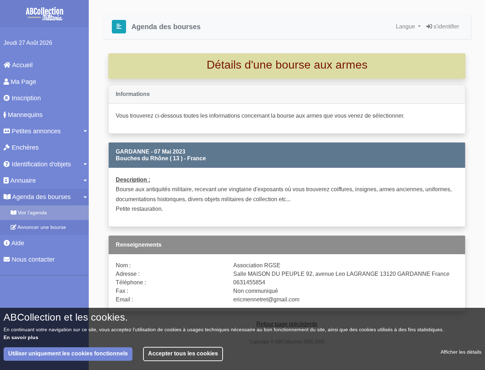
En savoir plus (21, 337)
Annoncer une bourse (41, 227)
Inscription (25, 98)
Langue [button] (406, 26)
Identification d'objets (40, 164)
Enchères (24, 147)
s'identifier (445, 26)
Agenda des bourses (41, 196)
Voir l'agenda (31, 212)
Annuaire (22, 180)
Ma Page (22, 81)
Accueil (22, 65)
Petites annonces (35, 131)
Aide (17, 243)
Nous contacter (32, 259)
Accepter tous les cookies (183, 354)
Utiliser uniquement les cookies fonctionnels (68, 354)
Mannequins (24, 114)
